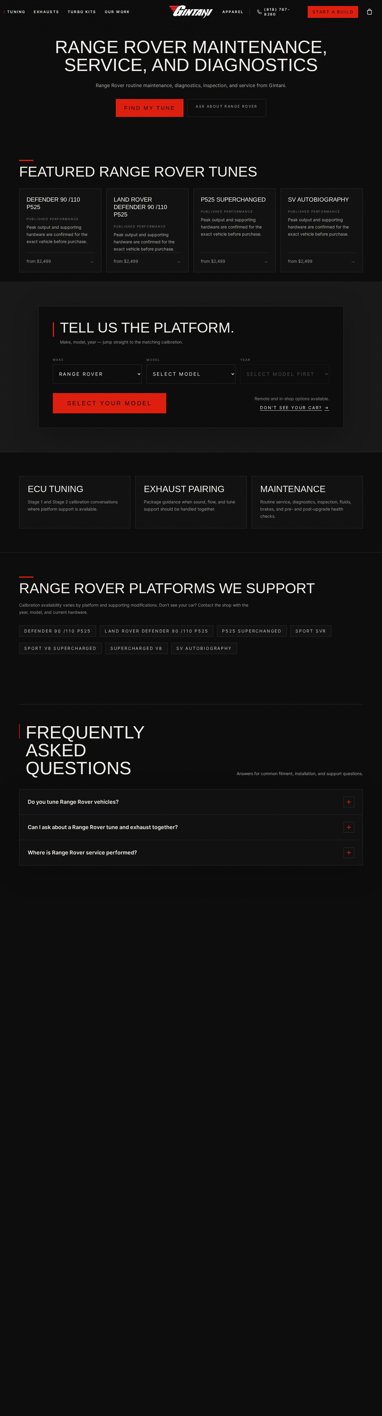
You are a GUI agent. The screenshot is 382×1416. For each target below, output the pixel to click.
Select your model (109, 403)
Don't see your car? (294, 407)
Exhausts (46, 12)
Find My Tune (149, 108)
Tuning (16, 12)
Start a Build (332, 12)
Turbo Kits (82, 12)
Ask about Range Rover (226, 106)
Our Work (117, 12)
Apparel (233, 12)
